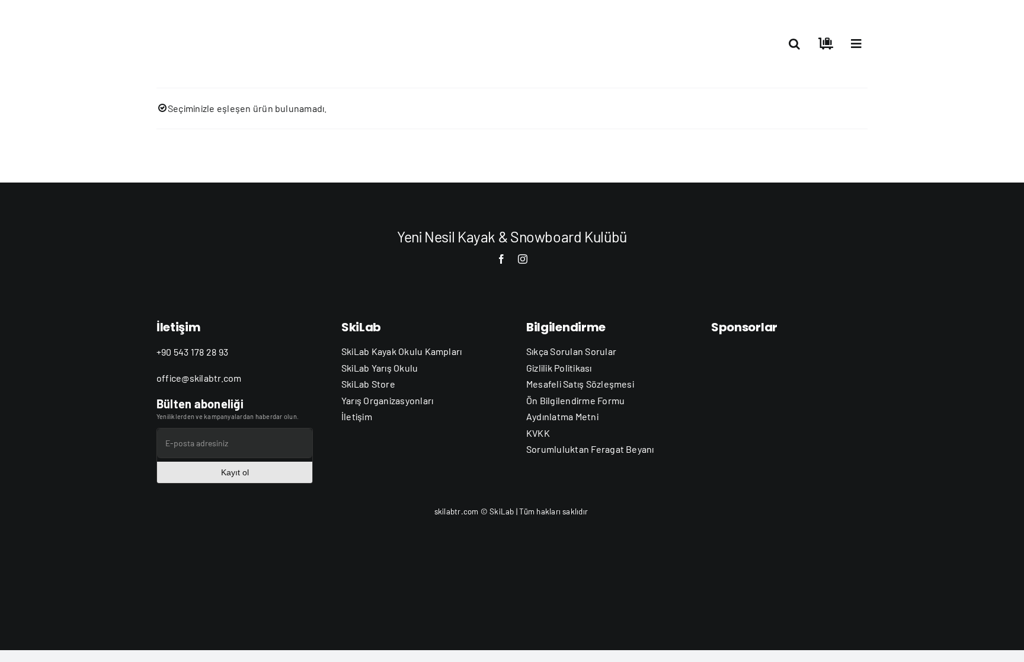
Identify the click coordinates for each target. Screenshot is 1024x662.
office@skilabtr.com (199, 377)
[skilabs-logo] (215, 16)
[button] (794, 44)
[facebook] (501, 259)
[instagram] (522, 259)
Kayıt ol (235, 472)
